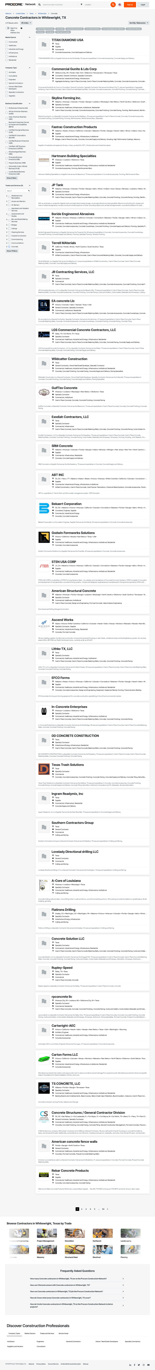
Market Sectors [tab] (30, 1333)
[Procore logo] (13, 4)
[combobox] (96, 5)
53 (103, 1209)
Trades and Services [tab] (47, 1333)
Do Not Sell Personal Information (71, 1364)
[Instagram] (144, 1365)
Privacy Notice (41, 1364)
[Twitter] (139, 1365)
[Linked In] (130, 1365)
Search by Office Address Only (15, 30)
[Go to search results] (29, 190)
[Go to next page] (107, 1209)
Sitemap (85, 1364)
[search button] (113, 4)
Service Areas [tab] (63, 1333)
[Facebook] (134, 1365)
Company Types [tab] (14, 1333)
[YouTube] (148, 1365)
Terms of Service (53, 1364)
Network (30, 4)
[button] (6, 42)
